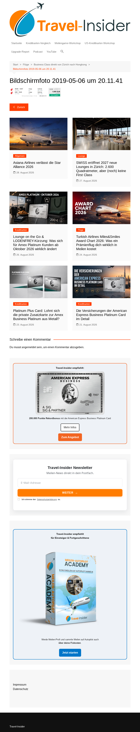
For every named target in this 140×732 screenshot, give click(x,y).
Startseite (16, 43)
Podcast (38, 51)
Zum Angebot (70, 437)
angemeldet (29, 347)
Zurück (21, 107)
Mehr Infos (70, 427)
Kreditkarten (21, 230)
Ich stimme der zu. (41, 499)
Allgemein (20, 156)
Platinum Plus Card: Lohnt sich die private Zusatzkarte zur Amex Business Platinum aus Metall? (38, 315)
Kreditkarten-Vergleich (38, 43)
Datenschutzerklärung (47, 499)
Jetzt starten (70, 652)
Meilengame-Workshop (68, 43)
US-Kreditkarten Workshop (100, 43)
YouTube (51, 51)
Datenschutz (20, 689)
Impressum (19, 684)
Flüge (80, 230)
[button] (62, 51)
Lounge (81, 156)
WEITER (70, 492)
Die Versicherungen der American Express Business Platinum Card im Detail (101, 315)
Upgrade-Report (20, 51)
